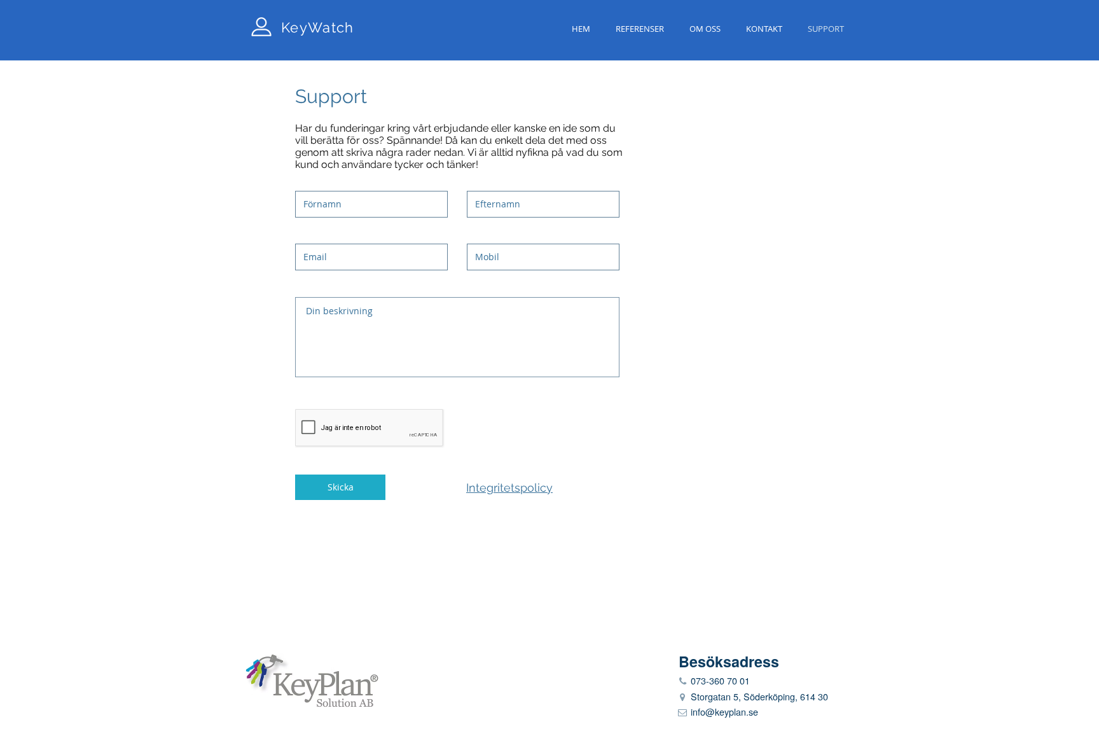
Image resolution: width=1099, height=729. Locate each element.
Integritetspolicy (509, 487)
